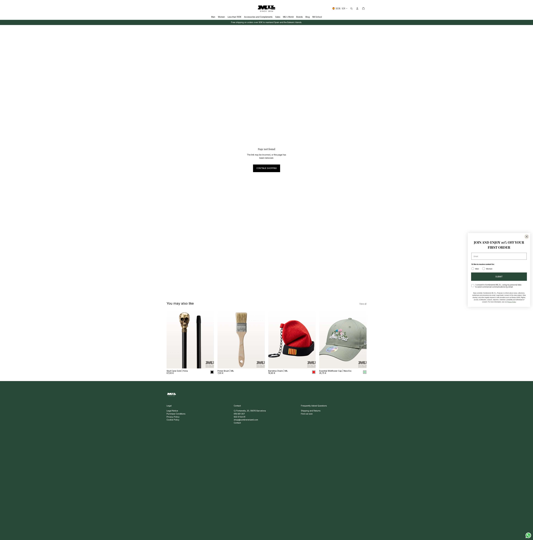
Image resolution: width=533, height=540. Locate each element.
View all (362, 304)
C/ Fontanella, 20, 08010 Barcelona (250, 411)
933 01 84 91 (239, 417)
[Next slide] (210, 339)
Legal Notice (172, 411)
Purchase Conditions (176, 414)
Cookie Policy (173, 420)
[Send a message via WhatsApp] (528, 535)
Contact (237, 423)
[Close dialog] (526, 236)
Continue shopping (266, 168)
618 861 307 (239, 414)
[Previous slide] (171, 339)
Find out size (307, 414)
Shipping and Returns (310, 411)
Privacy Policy (173, 417)
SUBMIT (499, 276)
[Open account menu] (357, 8)
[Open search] (351, 8)
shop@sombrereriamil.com (246, 420)
